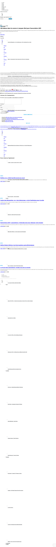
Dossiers (7, 457)
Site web (1, 109)
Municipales (21, 127)
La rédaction (2, 226)
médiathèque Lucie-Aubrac (26, 127)
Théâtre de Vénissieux (16, 129)
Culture (3, 4)
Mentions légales (4, 275)
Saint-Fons (1, 129)
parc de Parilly (35, 127)
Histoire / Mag (4, 6)
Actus (3, 3)
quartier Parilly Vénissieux (48, 127)
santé (6, 129)
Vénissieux (23, 129)
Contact (3, 2)
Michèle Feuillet (2, 34)
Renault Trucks (53, 127)
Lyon (10, 127)
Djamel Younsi (2, 181)
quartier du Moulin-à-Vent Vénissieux (41, 127)
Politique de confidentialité (11, 111)
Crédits (3, 274)
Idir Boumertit (4, 127)
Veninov (20, 129)
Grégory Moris (2, 203)
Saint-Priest (4, 129)
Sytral (9, 129)
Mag (7, 284)
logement (9, 127)
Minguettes (18, 127)
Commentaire (2, 104)
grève (2, 127)
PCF (37, 127)
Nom (1, 105)
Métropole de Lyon (31, 127)
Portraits (3, 7)
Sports (3, 5)
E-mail (1, 107)
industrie (7, 127)
